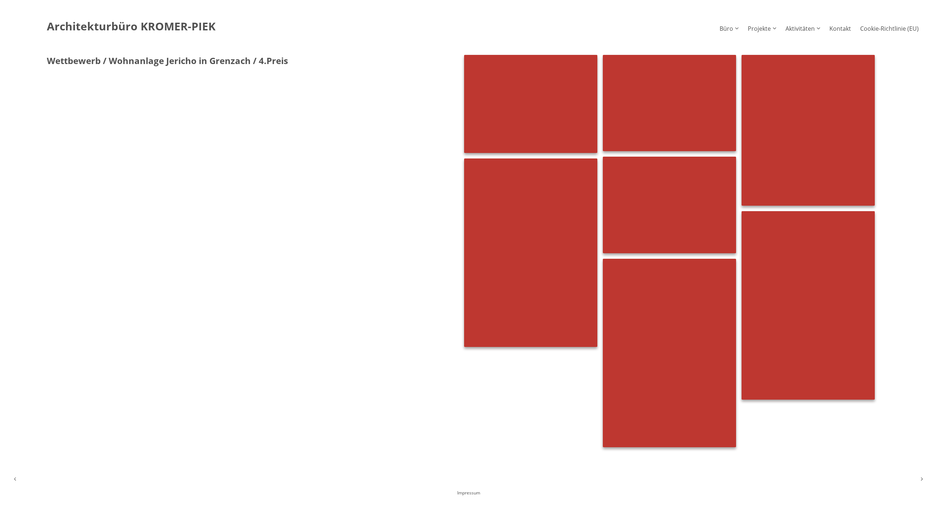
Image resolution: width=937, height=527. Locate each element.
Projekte (759, 28)
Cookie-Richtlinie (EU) (889, 28)
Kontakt (840, 28)
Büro (726, 28)
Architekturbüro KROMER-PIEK (131, 26)
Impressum (468, 493)
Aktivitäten (800, 28)
